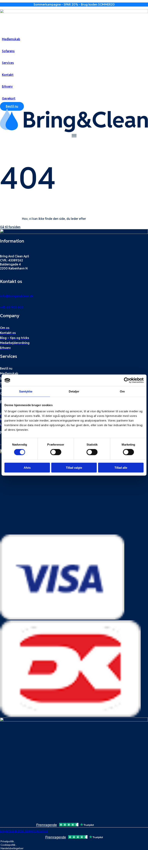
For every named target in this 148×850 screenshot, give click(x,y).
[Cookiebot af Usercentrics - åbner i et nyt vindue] (127, 380)
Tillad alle (120, 467)
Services (8, 63)
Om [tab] (122, 391)
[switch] (55, 452)
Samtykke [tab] (25, 391)
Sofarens (8, 51)
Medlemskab (11, 39)
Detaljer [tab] (74, 391)
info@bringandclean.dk (16, 296)
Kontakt (7, 75)
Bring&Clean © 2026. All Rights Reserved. (24, 831)
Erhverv (7, 86)
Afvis (27, 467)
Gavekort (8, 98)
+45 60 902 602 (11, 307)
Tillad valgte (74, 467)
